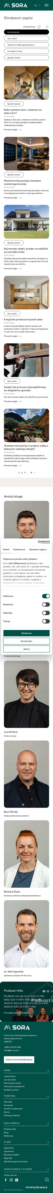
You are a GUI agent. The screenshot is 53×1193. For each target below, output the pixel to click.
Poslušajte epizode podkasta (17, 1012)
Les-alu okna (10, 1079)
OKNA (7, 1070)
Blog (6, 1132)
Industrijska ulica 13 (13, 1038)
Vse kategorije (13, 32)
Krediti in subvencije (13, 1108)
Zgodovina (9, 1151)
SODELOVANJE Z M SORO (18, 1169)
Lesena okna (9, 1076)
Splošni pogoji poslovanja (15, 1161)
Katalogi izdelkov (12, 1115)
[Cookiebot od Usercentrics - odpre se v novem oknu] (38, 542)
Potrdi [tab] (6, 549)
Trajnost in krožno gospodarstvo (20, 44)
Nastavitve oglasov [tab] (38, 549)
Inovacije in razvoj (14, 51)
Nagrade (8, 1158)
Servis (7, 1112)
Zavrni (26, 649)
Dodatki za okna (11, 1089)
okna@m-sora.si (11, 1050)
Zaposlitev (9, 1147)
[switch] (46, 604)
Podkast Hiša (10, 1129)
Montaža (8, 1101)
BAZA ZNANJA (12, 1123)
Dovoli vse (27, 633)
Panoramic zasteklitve (14, 1086)
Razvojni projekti (11, 1154)
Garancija (8, 1105)
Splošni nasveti (13, 57)
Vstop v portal (10, 1175)
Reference (8, 1135)
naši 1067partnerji (17, 563)
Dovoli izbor (26, 641)
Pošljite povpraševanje (19, 1059)
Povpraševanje (37, 1187)
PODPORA (9, 1095)
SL (36, 5)
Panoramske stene (12, 1083)
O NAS (7, 1141)
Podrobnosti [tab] (19, 549)
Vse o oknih (12, 38)
